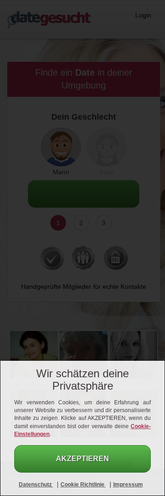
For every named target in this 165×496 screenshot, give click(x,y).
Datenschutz (36, 484)
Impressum (128, 484)
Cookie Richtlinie (83, 484)
